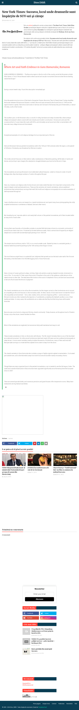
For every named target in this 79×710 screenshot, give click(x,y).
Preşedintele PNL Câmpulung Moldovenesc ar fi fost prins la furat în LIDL (42, 631)
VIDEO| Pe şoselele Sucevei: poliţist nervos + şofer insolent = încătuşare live (43, 641)
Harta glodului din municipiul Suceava (41, 650)
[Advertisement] (39, 503)
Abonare (39, 599)
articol (30, 25)
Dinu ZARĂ (39, 2)
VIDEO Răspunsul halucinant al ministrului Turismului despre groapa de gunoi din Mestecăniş (13, 471)
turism (11, 438)
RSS (76, 703)
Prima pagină (37, 703)
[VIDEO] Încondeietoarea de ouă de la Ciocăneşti (38, 469)
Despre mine (46, 703)
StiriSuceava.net (28, 685)
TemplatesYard (42, 707)
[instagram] (48, 618)
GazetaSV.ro (27, 683)
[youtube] (31, 618)
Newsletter (69, 703)
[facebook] (31, 613)
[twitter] (48, 613)
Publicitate (61, 703)
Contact (54, 703)
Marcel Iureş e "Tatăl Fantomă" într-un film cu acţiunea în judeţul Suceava (65, 470)
